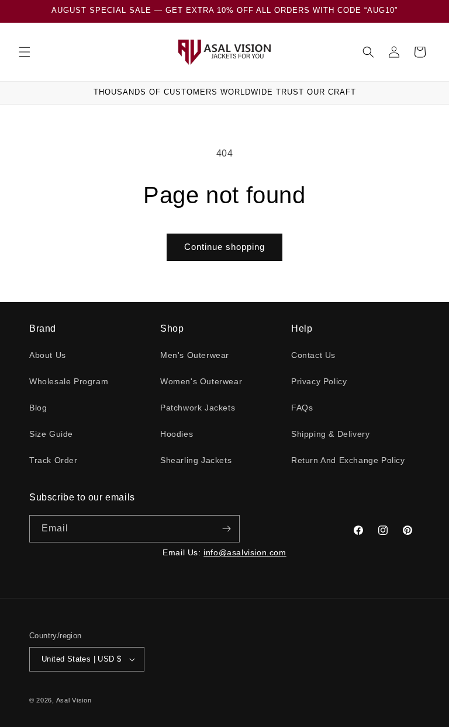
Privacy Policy (319, 381)
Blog (38, 407)
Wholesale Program (68, 381)
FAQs (302, 407)
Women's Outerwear (201, 381)
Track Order (53, 460)
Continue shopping (224, 247)
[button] (24, 52)
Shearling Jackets (196, 460)
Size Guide (51, 434)
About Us (47, 355)
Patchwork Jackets (197, 407)
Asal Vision (74, 700)
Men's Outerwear (194, 355)
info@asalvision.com (244, 552)
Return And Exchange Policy (348, 460)
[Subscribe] (226, 528)
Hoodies (176, 434)
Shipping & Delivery (330, 434)
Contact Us (313, 355)
